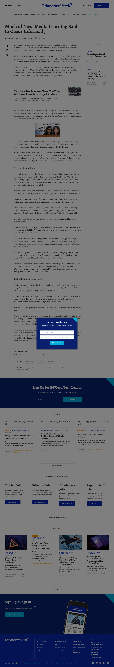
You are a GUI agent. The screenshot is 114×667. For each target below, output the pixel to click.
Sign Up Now (57, 343)
